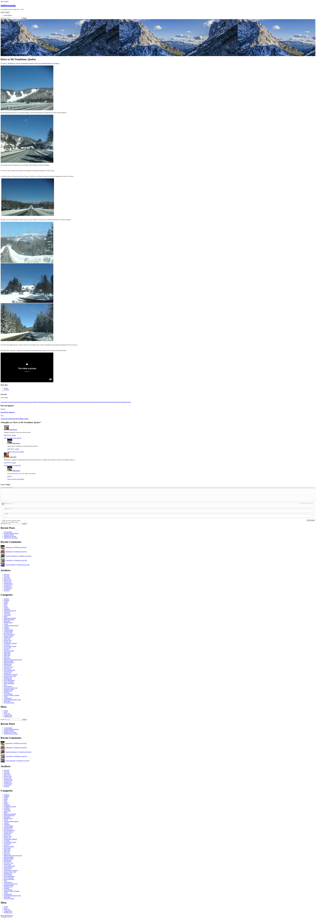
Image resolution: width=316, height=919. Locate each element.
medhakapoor (9, 551)
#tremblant (128, 402)
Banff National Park (9, 619)
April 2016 (7, 577)
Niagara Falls (7, 668)
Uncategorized (8, 698)
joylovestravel (13, 429)
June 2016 (6, 574)
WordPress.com (8, 716)
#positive (84, 402)
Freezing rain (7, 642)
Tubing (6, 696)
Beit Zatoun (7, 621)
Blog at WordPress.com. (7, 915)
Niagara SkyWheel (9, 535)
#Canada (8, 402)
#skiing (102, 402)
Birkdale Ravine (8, 622)
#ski (99, 402)
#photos (80, 402)
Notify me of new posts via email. (10, 522)
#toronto (6, 607)
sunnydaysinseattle (10, 564)
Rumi (5, 685)
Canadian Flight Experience (11, 533)
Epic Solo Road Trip (9, 634)
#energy (30, 402)
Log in (5, 712)
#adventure (3, 402)
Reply (19, 438)
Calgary (6, 624)
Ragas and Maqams (9, 683)
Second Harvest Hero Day (11, 688)
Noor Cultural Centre (9, 670)
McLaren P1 (7, 658)
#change (13, 402)
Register (6, 710)
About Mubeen (8, 15)
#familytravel (35, 402)
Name (8, 508)
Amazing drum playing (10, 610)
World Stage (7, 701)
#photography (74, 402)
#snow (5, 604)
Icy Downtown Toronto (10, 646)
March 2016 (38, 63)
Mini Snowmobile (8, 661)
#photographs (67, 402)
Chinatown (7, 628)
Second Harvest (8, 686)
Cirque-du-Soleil (8, 631)
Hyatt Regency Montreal (10, 643)
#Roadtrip (89, 402)
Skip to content (4, 1)
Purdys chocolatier (9, 682)
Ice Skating (7, 645)
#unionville (7, 609)
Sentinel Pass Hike (9, 689)
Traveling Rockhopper (11, 556)
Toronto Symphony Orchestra (11, 695)
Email (8, 503)
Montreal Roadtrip (46, 63)
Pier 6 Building (8, 679)
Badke (5, 616)
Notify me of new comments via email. (11, 520)
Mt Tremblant (55, 63)
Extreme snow (7, 637)
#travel (105, 402)
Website (6, 513)
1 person (13, 435)
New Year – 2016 (8, 667)
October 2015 (7, 586)
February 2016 (8, 580)
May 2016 (6, 576)
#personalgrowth (59, 402)
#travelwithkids (121, 402)
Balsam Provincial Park (10, 618)
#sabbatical (95, 402)
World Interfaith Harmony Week (12, 699)
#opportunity (51, 402)
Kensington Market (9, 650)
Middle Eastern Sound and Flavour (13, 659)
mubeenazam (8, 5)
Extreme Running (8, 636)
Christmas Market (8, 630)
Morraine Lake (8, 664)
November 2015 (8, 584)
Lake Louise (7, 652)
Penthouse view (8, 677)
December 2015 (8, 583)
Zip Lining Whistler (9, 702)
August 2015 (7, 589)
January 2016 (7, 582)
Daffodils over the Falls (10, 536)
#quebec (6, 601)
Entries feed (7, 713)
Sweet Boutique (8, 532)
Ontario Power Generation (11, 538)
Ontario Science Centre (10, 676)
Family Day (7, 639)
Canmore (6, 627)
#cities (17, 402)
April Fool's (7, 613)
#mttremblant (45, 402)
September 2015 (8, 587)
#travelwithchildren (112, 402)
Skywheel (6, 692)
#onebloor (6, 600)
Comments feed (8, 715)
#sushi (5, 606)
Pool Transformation (9, 680)
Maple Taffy (7, 653)
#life (40, 402)
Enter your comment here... (7, 487)
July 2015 (6, 590)
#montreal (31, 63)
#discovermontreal (23, 402)
